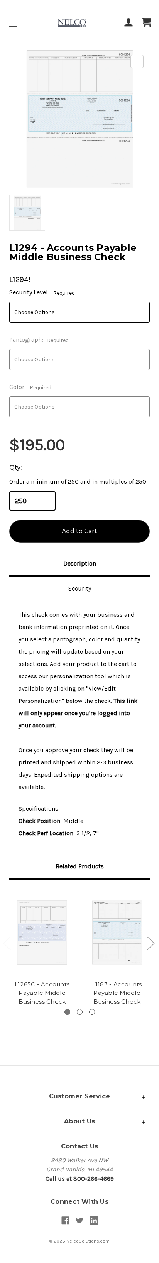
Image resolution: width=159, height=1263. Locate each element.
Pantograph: (39, 340)
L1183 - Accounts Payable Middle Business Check (117, 993)
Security (79, 588)
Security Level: (42, 292)
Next (150, 942)
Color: (30, 387)
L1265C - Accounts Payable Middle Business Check (42, 993)
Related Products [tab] (80, 866)
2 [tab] (80, 1012)
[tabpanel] (42, 948)
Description (79, 563)
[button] (79, 1096)
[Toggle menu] (19, 22)
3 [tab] (92, 1012)
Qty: (15, 467)
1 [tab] (67, 1012)
